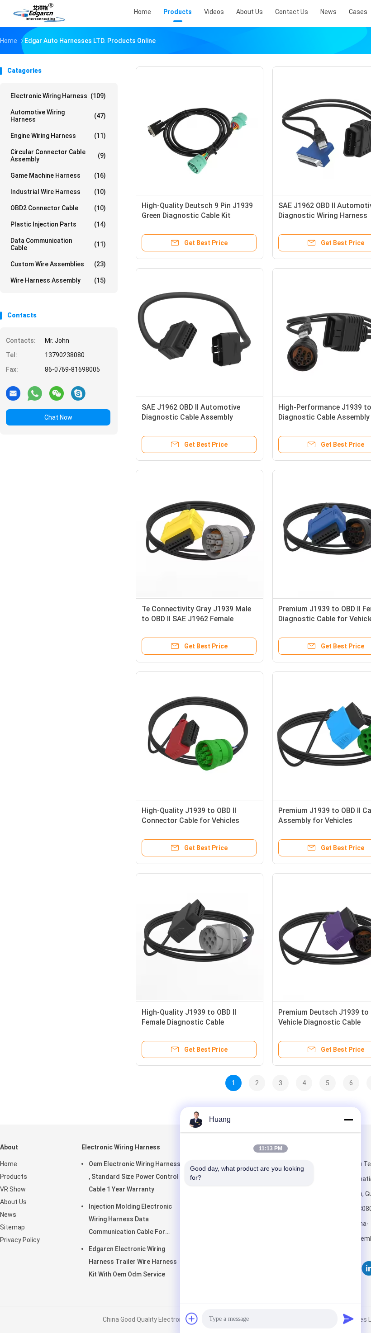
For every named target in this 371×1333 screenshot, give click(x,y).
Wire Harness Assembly (58, 280)
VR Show (13, 1189)
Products (13, 1176)
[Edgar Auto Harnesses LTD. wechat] (56, 393)
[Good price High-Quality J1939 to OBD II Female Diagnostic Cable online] (199, 937)
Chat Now (58, 417)
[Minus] (348, 1119)
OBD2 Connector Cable (58, 208)
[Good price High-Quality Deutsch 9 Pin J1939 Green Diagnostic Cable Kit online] (199, 130)
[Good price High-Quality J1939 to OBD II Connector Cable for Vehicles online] (199, 735)
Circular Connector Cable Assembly (58, 155)
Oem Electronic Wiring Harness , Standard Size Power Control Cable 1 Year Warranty (135, 1176)
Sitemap (12, 1227)
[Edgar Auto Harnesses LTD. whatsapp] (35, 393)
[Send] (348, 1318)
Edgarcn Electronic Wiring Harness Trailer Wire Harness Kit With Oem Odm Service (133, 1261)
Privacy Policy (20, 1239)
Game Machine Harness (58, 175)
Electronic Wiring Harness (58, 95)
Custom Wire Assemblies (58, 264)
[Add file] (192, 1318)
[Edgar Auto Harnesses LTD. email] (13, 393)
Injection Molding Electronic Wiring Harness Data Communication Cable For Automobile (130, 1220)
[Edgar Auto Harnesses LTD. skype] (78, 393)
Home (8, 1164)
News (8, 1214)
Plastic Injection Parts (58, 224)
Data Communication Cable (58, 244)
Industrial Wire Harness (58, 191)
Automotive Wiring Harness (58, 116)
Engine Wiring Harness (58, 135)
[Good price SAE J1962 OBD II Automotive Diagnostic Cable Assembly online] (199, 332)
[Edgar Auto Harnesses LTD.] (40, 13)
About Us (13, 1201)
